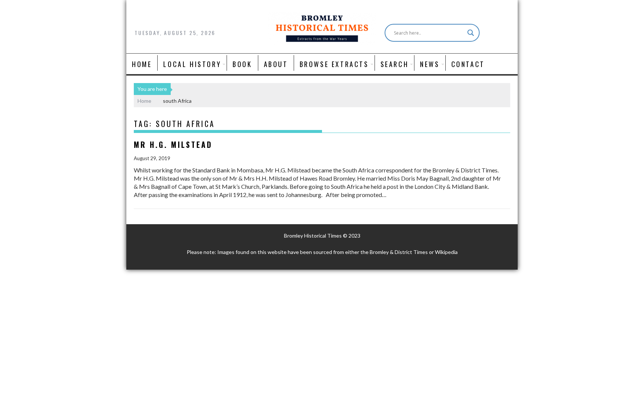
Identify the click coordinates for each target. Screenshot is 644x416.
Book (242, 64)
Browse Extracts (334, 64)
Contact (468, 64)
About (276, 64)
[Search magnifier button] (470, 33)
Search (395, 64)
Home (142, 64)
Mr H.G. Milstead (173, 144)
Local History (192, 64)
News (429, 64)
